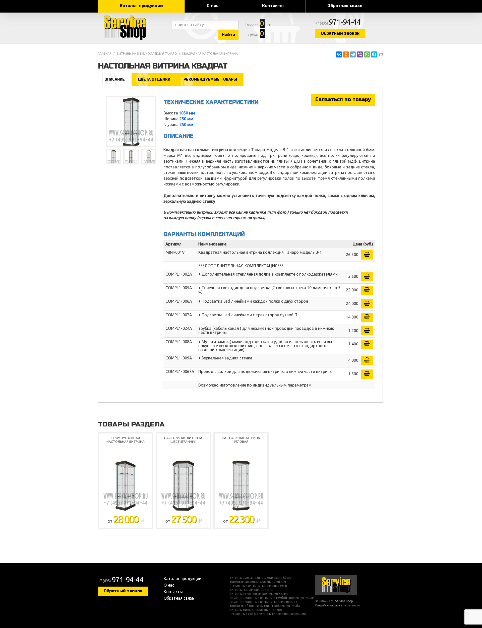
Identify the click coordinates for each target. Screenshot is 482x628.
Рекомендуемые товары (210, 79)
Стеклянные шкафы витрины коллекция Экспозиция (267, 613)
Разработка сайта (328, 605)
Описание (114, 79)
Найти (228, 34)
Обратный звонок (340, 33)
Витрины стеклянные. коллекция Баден (258, 593)
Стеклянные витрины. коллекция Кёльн (258, 585)
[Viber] (360, 54)
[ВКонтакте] (339, 54)
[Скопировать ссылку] (381, 54)
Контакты (273, 5)
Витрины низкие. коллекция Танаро (147, 53)
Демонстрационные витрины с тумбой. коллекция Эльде (271, 597)
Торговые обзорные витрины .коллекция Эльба (264, 605)
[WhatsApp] (367, 54)
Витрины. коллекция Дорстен (251, 589)
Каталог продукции (141, 5)
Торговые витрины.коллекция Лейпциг (257, 581)
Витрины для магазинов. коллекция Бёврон (261, 577)
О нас (212, 5)
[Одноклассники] (346, 54)
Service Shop (133, 28)
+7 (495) (338, 23)
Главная (104, 53)
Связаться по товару (343, 99)
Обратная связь (344, 5)
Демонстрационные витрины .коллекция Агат (263, 601)
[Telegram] (353, 54)
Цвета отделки (154, 79)
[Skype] (374, 54)
